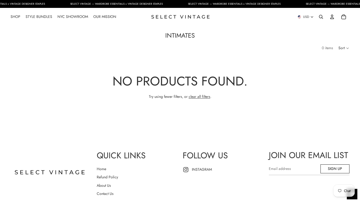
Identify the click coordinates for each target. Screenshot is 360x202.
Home (101, 168)
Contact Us (105, 193)
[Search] (321, 17)
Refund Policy (107, 177)
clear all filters (199, 96)
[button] (343, 48)
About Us (104, 185)
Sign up (335, 168)
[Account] (332, 17)
